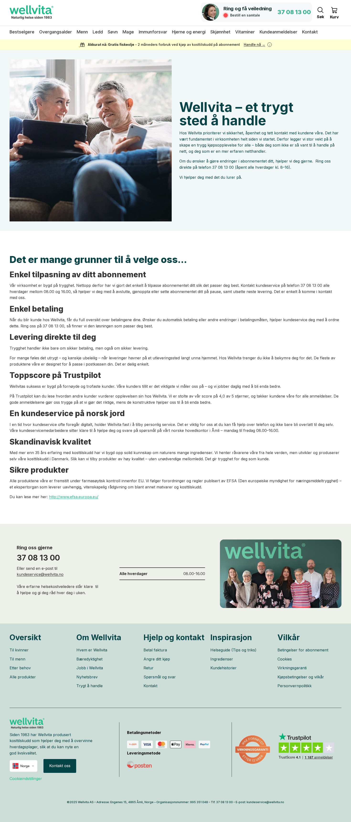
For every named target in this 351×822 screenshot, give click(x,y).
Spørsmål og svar (160, 677)
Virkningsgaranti (292, 667)
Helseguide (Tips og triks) (233, 650)
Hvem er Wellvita (91, 650)
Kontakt (150, 685)
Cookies (284, 659)
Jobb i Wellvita (89, 667)
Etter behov (20, 667)
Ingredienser (221, 659)
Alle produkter (23, 677)
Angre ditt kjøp (157, 659)
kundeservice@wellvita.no (40, 574)
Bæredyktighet (89, 659)
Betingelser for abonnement (302, 650)
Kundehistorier (223, 667)
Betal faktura (155, 650)
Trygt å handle (89, 685)
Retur (149, 667)
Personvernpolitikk (294, 685)
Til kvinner (19, 650)
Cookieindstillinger (26, 778)
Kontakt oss (59, 765)
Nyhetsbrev (87, 677)
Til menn (17, 659)
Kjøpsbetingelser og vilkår (300, 677)
